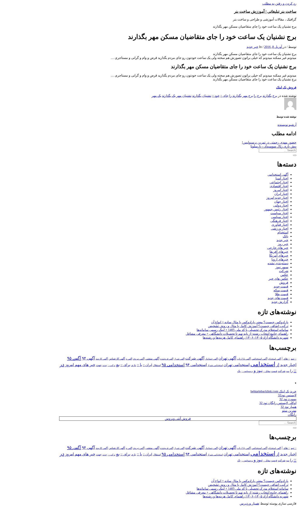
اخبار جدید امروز (277, 197)
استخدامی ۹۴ (196, 365)
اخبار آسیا (281, 178)
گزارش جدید (279, 302)
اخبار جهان (281, 201)
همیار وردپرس (249, 503)
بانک (285, 236)
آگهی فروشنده (166, 359)
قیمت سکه (280, 290)
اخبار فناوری (279, 224)
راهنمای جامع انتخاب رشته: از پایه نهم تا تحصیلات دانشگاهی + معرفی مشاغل (237, 333)
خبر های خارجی (277, 248)
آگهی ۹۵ (74, 358)
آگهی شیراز (179, 359)
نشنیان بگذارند (201, 95)
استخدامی (262, 364)
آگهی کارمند (102, 358)
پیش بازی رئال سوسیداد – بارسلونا (273, 146)
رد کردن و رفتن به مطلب (279, 3)
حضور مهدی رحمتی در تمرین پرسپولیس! (269, 142)
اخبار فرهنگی (279, 221)
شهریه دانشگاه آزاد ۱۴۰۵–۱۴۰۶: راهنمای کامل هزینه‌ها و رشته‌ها (245, 337)
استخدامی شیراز (215, 365)
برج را (258, 95)
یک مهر (156, 95)
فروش (283, 282)
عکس (284, 275)
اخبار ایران (281, 194)
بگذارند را (235, 95)
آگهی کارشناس (117, 358)
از (277, 364)
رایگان (292, 414)
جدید (104, 365)
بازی (133, 365)
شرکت (283, 271)
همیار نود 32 (288, 407)
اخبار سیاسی (279, 217)
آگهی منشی (152, 358)
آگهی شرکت (194, 358)
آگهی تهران (227, 358)
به (118, 364)
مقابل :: (266, 371)
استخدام (282, 232)
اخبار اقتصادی (279, 186)
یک (239, 371)
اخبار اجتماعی (279, 182)
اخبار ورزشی (279, 228)
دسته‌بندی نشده (278, 263)
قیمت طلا (281, 294)
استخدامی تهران (237, 365)
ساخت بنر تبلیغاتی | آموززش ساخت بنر (265, 11)
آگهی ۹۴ (88, 358)
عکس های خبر (278, 278)
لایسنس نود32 (287, 395)
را (291, 371)
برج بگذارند (270, 95)
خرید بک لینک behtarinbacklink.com (273, 391)
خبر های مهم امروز (80, 365)
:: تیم (293, 358)
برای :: (125, 365)
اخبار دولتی (280, 205)
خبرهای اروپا (279, 259)
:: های (286, 358)
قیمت (274, 371)
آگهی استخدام (274, 359)
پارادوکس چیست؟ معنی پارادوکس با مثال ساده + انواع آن (249, 322)
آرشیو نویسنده (287, 124)
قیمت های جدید (278, 298)
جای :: (224, 95)
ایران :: (147, 365)
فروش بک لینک (286, 87)
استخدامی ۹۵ (173, 364)
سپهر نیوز (281, 267)
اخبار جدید (288, 365)
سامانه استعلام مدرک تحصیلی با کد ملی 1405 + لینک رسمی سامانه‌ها (242, 330)
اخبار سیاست (279, 213)
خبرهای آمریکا (278, 255)
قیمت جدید (281, 286)
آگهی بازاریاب (244, 359)
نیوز (259, 371)
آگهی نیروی (139, 358)
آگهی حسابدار (211, 359)
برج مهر (247, 95)
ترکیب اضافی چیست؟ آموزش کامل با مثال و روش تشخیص (248, 326)
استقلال (157, 365)
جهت (99, 365)
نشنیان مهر (183, 95)
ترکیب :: (111, 365)
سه (287, 371)
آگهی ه (129, 359)
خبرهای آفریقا (279, 251)
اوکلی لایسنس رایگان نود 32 (277, 403)
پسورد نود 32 (287, 399)
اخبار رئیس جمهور (276, 209)
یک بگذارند (169, 95)
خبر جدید (252, 47)
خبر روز (283, 244)
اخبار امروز (280, 190)
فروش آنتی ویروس (178, 418)
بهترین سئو (289, 410)
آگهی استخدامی (278, 174)
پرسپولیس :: (247, 371)
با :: (139, 365)
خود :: (216, 95)
